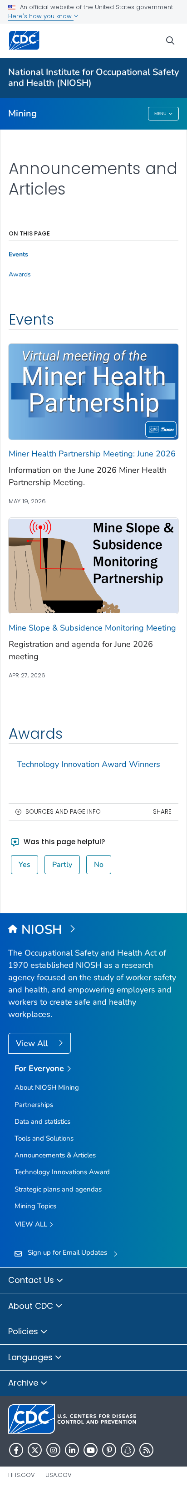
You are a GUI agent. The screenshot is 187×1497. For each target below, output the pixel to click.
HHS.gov (21, 1475)
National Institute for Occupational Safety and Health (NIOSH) (93, 77)
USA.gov (58, 1475)
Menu (160, 113)
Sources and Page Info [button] (63, 811)
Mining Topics (35, 1206)
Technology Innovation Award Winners (88, 764)
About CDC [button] (31, 1306)
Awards (20, 274)
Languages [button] (31, 1357)
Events (18, 254)
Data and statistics (42, 1121)
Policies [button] (24, 1331)
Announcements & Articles (55, 1155)
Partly (62, 865)
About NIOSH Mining (47, 1087)
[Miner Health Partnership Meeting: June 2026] (93, 391)
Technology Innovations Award (62, 1172)
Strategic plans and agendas (58, 1189)
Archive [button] (24, 1382)
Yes (24, 865)
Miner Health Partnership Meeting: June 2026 (92, 453)
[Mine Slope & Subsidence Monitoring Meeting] (93, 565)
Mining (22, 113)
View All (33, 1043)
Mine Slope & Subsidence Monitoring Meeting (92, 627)
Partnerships (34, 1104)
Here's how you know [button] (41, 16)
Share (162, 811)
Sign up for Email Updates (67, 1252)
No (98, 865)
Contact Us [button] (32, 1280)
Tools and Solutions (44, 1138)
